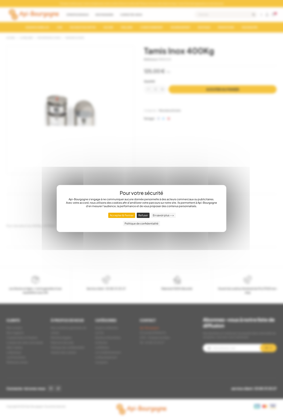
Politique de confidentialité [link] (141, 223)
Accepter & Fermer (121, 215)
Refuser (143, 215)
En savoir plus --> (163, 215)
